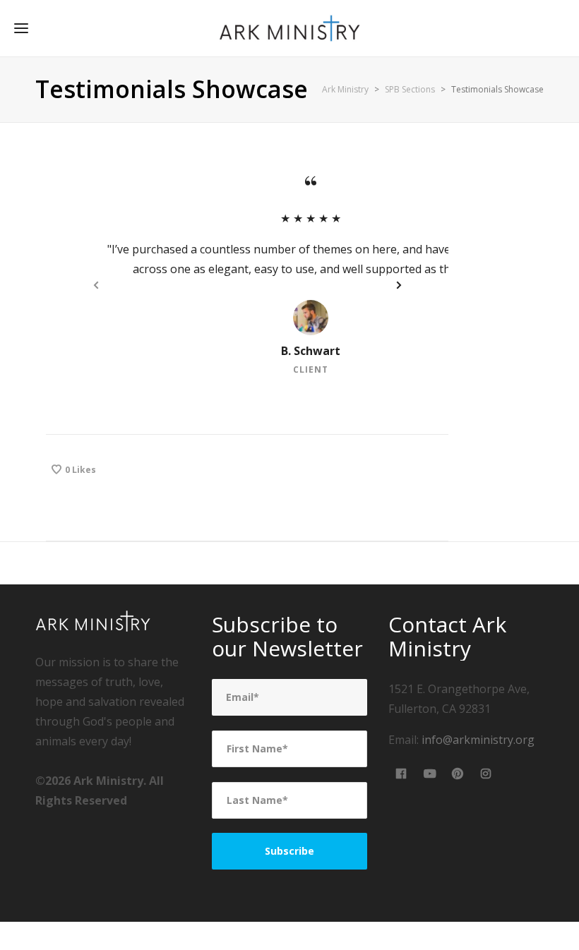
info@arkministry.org (478, 739)
